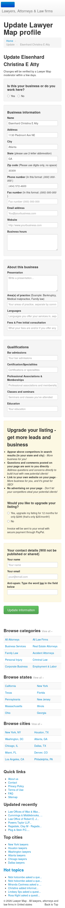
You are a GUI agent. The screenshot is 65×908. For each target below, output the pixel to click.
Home (9, 41)
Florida (41, 692)
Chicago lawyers (17, 859)
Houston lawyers (17, 848)
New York (42, 686)
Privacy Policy (16, 786)
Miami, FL (10, 752)
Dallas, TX (40, 746)
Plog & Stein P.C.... (18, 830)
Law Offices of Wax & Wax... (24, 811)
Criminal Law (40, 659)
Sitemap (13, 797)
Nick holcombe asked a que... (25, 877)
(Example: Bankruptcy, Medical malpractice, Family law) (31, 297)
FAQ (10, 793)
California (10, 686)
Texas (8, 692)
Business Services (15, 646)
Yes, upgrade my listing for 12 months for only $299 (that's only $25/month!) (34, 514)
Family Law (11, 653)
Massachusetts (13, 706)
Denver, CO (41, 752)
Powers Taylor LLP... (19, 822)
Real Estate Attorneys (45, 646)
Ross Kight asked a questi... (24, 895)
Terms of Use (15, 790)
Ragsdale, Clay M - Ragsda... (25, 826)
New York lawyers (18, 844)
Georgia (41, 713)
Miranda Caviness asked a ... (24, 884)
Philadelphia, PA (43, 759)
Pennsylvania (12, 699)
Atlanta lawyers (16, 855)
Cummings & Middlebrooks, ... (25, 815)
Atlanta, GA (40, 739)
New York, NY (13, 732)
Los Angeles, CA (14, 759)
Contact (12, 782)
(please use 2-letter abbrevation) (29, 153)
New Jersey (43, 699)
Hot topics (14, 870)
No (22, 96)
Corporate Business (16, 666)
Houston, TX (41, 732)
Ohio (7, 713)
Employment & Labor (45, 666)
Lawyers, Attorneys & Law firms (27, 10)
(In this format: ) (31, 178)
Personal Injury (13, 659)
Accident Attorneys (43, 653)
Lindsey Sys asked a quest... (24, 891)
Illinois (40, 706)
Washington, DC (14, 739)
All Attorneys (12, 639)
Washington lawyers (19, 851)
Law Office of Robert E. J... (23, 819)
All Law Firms (40, 639)
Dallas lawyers (16, 862)
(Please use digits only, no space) (32, 165)
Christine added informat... (23, 888)
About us (13, 779)
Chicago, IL (11, 746)
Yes (13, 96)
